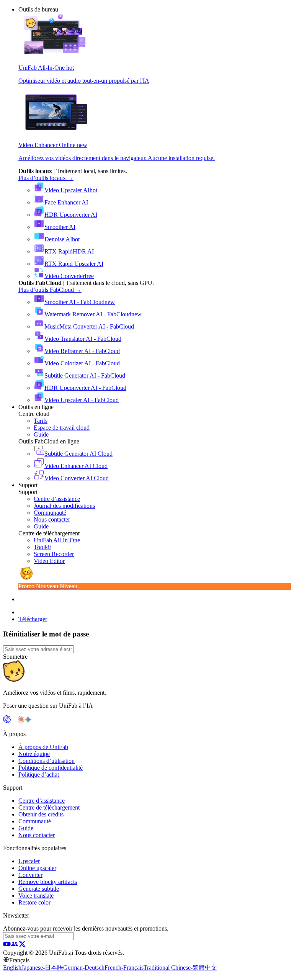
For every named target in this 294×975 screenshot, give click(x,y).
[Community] (14, 945)
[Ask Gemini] (27, 721)
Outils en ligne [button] (36, 407)
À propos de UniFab (43, 747)
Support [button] (28, 485)
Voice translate (36, 895)
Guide (25, 828)
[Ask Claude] (21, 721)
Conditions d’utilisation (46, 760)
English (12, 967)
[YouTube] (7, 945)
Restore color (34, 902)
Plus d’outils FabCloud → (50, 289)
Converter (30, 875)
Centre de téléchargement (49, 807)
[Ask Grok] (34, 721)
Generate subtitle (38, 888)
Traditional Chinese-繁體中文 (180, 967)
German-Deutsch (84, 967)
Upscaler (29, 861)
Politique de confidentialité (50, 767)
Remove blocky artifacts (47, 881)
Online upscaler (37, 868)
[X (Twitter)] (22, 945)
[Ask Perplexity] (14, 721)
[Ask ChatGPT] (7, 721)
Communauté (34, 821)
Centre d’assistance (41, 800)
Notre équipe (34, 754)
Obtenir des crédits (41, 814)
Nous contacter (36, 835)
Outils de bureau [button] (38, 9)
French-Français (124, 967)
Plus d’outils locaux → (46, 178)
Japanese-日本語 (42, 967)
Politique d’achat (38, 774)
